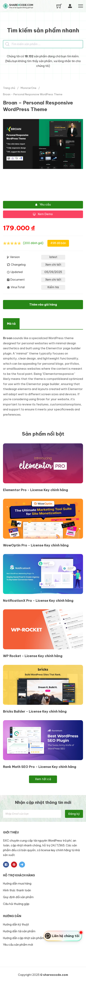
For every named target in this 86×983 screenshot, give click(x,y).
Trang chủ (9, 87)
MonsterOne (28, 87)
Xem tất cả (43, 779)
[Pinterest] (14, 865)
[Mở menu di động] (80, 6)
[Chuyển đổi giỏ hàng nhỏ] (59, 6)
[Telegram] (22, 865)
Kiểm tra (53, 287)
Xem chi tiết (53, 264)
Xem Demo (45, 214)
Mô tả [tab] (11, 324)
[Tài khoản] (70, 6)
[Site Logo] (18, 6)
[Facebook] (6, 865)
